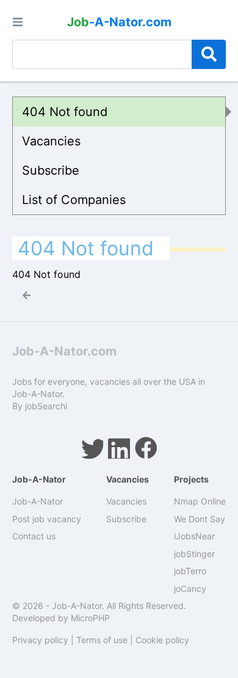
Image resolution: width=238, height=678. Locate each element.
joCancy (190, 588)
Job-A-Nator (37, 501)
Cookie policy (162, 640)
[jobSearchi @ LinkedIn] (119, 448)
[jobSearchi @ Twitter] (92, 448)
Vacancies (51, 141)
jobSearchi (46, 406)
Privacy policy (40, 640)
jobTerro (190, 571)
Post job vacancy (46, 519)
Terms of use (102, 640)
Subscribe (50, 170)
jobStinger (194, 554)
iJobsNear (194, 536)
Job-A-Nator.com (64, 351)
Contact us (34, 536)
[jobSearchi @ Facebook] (146, 448)
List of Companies (74, 199)
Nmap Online (200, 501)
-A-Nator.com (119, 22)
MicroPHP (90, 618)
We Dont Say (199, 519)
